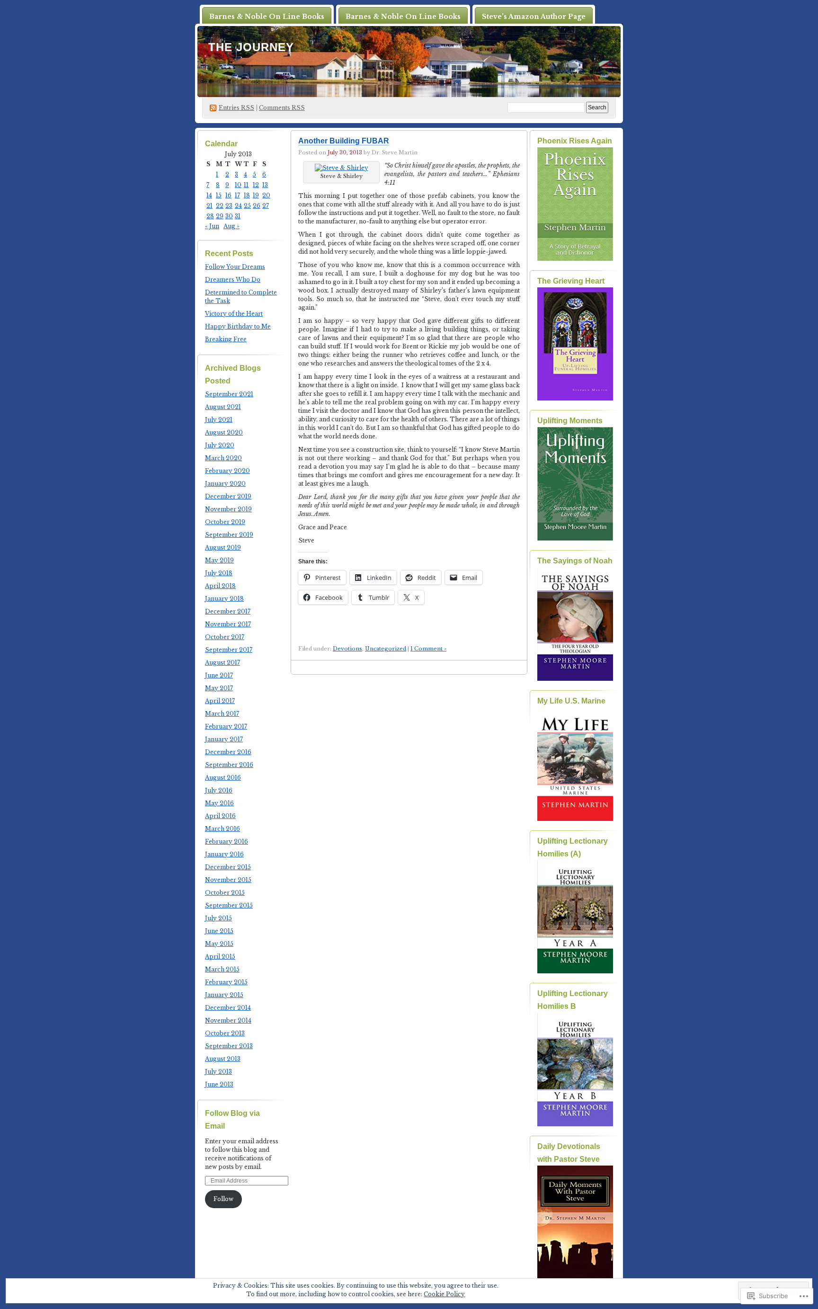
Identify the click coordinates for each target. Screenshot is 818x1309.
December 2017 (227, 611)
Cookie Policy (444, 1294)
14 (209, 195)
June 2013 (219, 1084)
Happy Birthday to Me (238, 326)
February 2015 (226, 982)
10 (238, 184)
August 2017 (222, 662)
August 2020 (224, 432)
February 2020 (227, 470)
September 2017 (228, 649)
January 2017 (224, 739)
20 (266, 195)
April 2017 (220, 700)
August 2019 (223, 547)
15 (219, 195)
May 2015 (219, 943)
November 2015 (228, 879)
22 (219, 205)
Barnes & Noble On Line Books (266, 16)
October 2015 (225, 892)
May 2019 (219, 560)
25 (247, 205)
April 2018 (220, 585)
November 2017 (228, 624)
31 (237, 216)
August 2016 (223, 777)
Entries (236, 107)
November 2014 (228, 1020)
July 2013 (218, 1071)
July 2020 (219, 445)
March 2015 (222, 969)
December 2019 (228, 496)
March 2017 (222, 713)
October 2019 (225, 521)
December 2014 (228, 1007)
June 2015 (219, 931)
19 (256, 195)
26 (256, 205)
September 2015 (229, 905)
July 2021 (218, 419)
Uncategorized (385, 648)
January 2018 (224, 598)
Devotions (347, 648)
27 (265, 205)
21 (209, 205)
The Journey (251, 47)
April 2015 (220, 956)
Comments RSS (282, 107)
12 (256, 184)
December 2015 (228, 867)
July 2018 (218, 573)
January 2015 (224, 994)
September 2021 (229, 394)
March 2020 (223, 458)
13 (265, 184)
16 (228, 195)
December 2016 (228, 752)
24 (238, 205)
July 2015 (218, 918)
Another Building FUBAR (343, 141)
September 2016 (229, 764)
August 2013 (222, 1058)
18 (247, 195)
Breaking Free (226, 339)
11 (246, 184)
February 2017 (226, 726)
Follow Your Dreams (235, 266)
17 (237, 195)
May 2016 (219, 803)
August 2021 (223, 406)
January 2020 (225, 483)
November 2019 (228, 509)
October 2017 (224, 637)
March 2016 (222, 828)
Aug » (231, 226)
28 (210, 216)
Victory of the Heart (234, 313)
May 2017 (219, 688)
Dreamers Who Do (232, 279)
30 (229, 216)
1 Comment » (428, 648)
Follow (223, 1198)
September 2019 (229, 534)
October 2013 (225, 1033)
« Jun (212, 226)
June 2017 (219, 675)
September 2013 (229, 1046)
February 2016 (226, 841)
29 (219, 216)
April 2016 (220, 815)
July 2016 (218, 790)
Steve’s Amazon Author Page (534, 16)
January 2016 (224, 854)
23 (228, 205)
